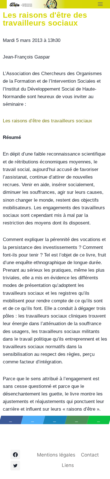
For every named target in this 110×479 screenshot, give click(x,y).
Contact (90, 455)
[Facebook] (15, 454)
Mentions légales (56, 455)
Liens (68, 465)
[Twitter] (15, 465)
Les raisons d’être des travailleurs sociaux (47, 120)
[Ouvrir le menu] (100, 4)
